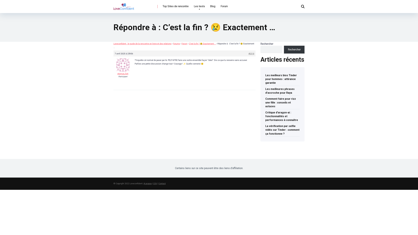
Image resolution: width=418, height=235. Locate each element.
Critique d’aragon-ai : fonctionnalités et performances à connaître (281, 116)
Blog (212, 6)
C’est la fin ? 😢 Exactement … (202, 44)
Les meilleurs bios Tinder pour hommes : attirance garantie (281, 79)
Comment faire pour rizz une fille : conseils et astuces (280, 102)
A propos (148, 183)
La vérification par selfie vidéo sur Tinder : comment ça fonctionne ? (282, 130)
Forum (224, 6)
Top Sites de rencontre (176, 6)
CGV (155, 183)
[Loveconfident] (123, 5)
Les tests (199, 6)
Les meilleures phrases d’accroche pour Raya (280, 90)
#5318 (251, 54)
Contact (162, 183)
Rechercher (266, 43)
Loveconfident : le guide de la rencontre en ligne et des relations (142, 44)
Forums (176, 44)
